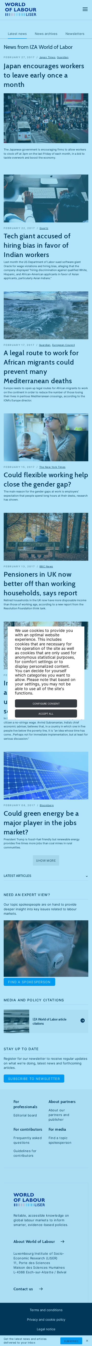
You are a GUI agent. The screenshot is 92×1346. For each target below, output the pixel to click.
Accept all (46, 713)
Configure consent (46, 703)
